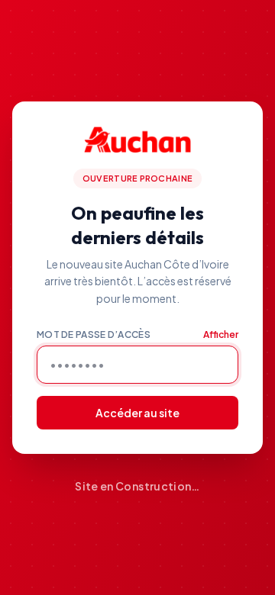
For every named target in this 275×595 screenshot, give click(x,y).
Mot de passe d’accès (93, 334)
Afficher (220, 334)
